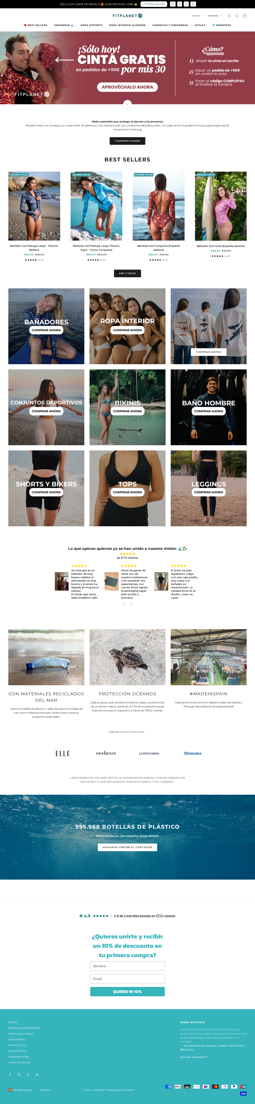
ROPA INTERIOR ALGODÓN (127, 25)
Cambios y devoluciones (24, 1028)
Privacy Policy (17, 1045)
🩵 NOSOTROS (221, 25)
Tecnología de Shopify (120, 1090)
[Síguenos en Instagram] (19, 1074)
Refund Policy (17, 1051)
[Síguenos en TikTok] (28, 1074)
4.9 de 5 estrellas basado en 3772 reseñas (145, 915)
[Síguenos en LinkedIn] (37, 1074)
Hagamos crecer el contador (127, 847)
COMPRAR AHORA (127, 140)
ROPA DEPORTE (91, 25)
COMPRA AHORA (154, 4)
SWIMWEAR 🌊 (64, 25)
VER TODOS (127, 273)
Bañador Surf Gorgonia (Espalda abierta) (158, 247)
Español (213, 16)
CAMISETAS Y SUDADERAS (170, 25)
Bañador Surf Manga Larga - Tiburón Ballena (34, 247)
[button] (124, 603)
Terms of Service (19, 1062)
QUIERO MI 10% (127, 991)
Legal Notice (16, 1039)
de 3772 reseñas (127, 557)
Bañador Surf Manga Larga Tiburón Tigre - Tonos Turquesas (96, 247)
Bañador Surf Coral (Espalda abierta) (221, 246)
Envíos (12, 1022)
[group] (127, 68)
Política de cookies (20, 1033)
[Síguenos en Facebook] (10, 1074)
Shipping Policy (18, 1056)
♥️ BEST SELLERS (35, 25)
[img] (127, 554)
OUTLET (200, 25)
